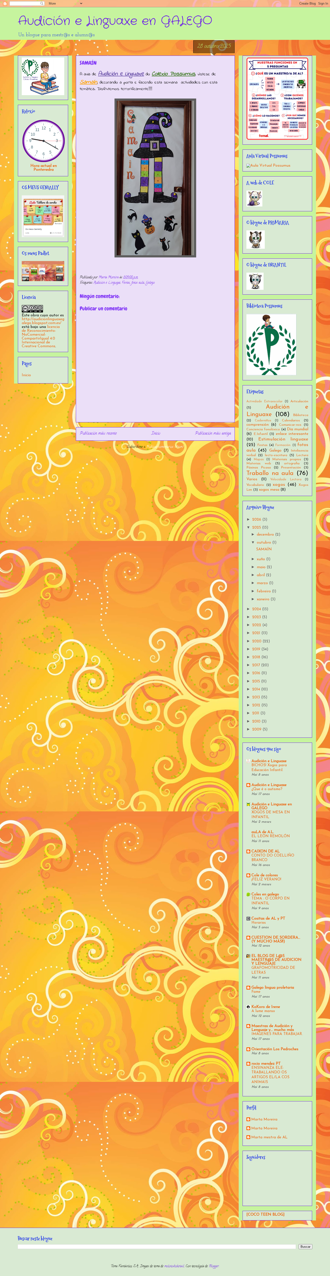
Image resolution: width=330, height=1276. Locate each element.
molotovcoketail (174, 1266)
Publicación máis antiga (213, 434)
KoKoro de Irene (265, 1007)
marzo (263, 583)
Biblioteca (300, 415)
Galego (150, 282)
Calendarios (291, 420)
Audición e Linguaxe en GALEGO (115, 21)
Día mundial (297, 429)
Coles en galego (265, 894)
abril (261, 575)
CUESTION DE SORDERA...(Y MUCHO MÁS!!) (275, 939)
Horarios (258, 923)
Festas (126, 282)
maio (262, 567)
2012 (256, 705)
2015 (256, 681)
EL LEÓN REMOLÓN (270, 836)
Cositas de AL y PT (268, 919)
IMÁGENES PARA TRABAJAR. (277, 1034)
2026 (257, 520)
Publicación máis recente (98, 434)
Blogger (214, 1266)
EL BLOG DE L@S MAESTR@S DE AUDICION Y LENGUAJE (276, 960)
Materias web (258, 463)
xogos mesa (269, 490)
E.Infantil (261, 434)
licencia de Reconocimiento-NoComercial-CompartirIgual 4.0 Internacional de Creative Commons (41, 336)
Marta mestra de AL (269, 1137)
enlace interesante (292, 434)
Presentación (291, 467)
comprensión (257, 425)
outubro (264, 543)
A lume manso (263, 1011)
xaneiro (264, 599)
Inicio (155, 434)
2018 (256, 657)
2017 (256, 665)
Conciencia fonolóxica (263, 429)
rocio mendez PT (266, 1064)
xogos (279, 484)
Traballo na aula (270, 473)
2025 (257, 528)
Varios (251, 479)
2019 (256, 649)
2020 (257, 641)
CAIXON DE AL (265, 851)
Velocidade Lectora (285, 479)
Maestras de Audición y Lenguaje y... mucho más (272, 1028)
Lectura (302, 455)
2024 (257, 609)
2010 (257, 721)
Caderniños (263, 420)
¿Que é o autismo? (266, 789)
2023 (257, 617)
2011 (256, 713)
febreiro (264, 591)
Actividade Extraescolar (264, 401)
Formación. (283, 445)
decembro (266, 535)
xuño (261, 559)
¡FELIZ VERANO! (266, 879)
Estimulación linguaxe (283, 439)
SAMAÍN (264, 549)
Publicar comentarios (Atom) (165, 447)
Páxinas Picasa (258, 467)
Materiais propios (286, 459)
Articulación (299, 401)
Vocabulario (255, 485)
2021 (256, 633)
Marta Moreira (264, 1119)
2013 (256, 697)
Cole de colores (264, 875)
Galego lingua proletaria (272, 988)
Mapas (259, 459)
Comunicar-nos (290, 425)
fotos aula (137, 282)
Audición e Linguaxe (106, 282)
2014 (256, 689)
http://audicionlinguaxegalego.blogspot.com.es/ (43, 321)
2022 (257, 625)
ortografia (292, 463)
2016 (256, 673)
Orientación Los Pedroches (274, 1049)
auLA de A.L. (262, 832)
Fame (255, 992)
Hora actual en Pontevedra (43, 168)
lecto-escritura (276, 455)
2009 (257, 729)
